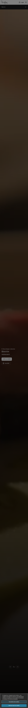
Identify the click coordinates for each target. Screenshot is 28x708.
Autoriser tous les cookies (14, 705)
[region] (14, 700)
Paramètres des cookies (14, 701)
